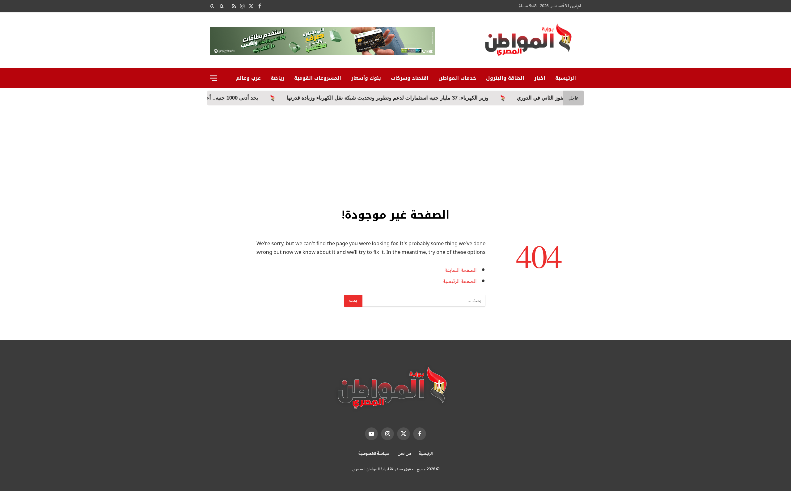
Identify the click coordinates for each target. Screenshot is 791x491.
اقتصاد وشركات (410, 78)
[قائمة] (213, 78)
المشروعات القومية (317, 78)
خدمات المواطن (457, 78)
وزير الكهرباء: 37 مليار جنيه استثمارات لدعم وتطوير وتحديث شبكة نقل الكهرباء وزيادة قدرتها (416, 98)
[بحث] (221, 6)
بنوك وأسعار (366, 78)
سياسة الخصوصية (374, 453)
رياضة (277, 78)
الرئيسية (565, 78)
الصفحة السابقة (460, 270)
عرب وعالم (248, 78)
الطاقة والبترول (505, 78)
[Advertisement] (395, 152)
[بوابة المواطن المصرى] (530, 42)
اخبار (539, 78)
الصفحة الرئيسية (459, 281)
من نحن (404, 453)
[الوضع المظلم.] (213, 6)
